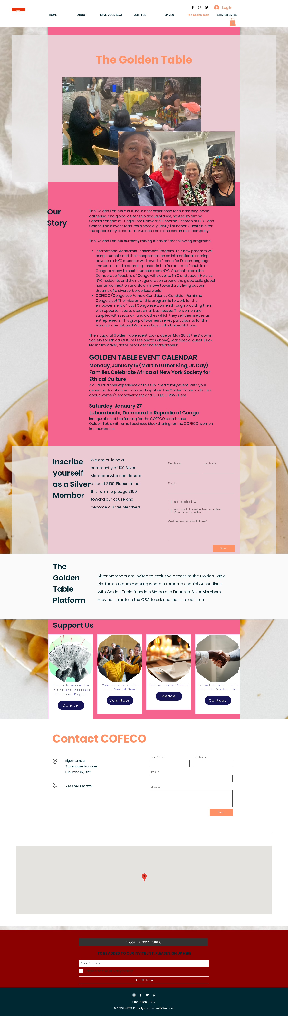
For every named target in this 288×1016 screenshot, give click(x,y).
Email (171, 483)
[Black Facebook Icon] (193, 7)
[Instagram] (134, 995)
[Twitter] (147, 995)
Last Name (210, 463)
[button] (82, 15)
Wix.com (168, 1008)
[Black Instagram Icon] (200, 7)
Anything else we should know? (187, 520)
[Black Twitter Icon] (207, 7)
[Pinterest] (154, 995)
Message (155, 787)
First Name (175, 463)
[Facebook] (141, 995)
